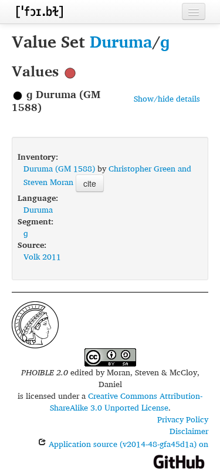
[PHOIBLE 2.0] (39, 11)
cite (89, 183)
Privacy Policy (182, 419)
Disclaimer (189, 431)
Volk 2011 (42, 256)
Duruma (121, 41)
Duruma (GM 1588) (59, 168)
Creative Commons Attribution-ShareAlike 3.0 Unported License (126, 401)
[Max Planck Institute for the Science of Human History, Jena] (35, 323)
